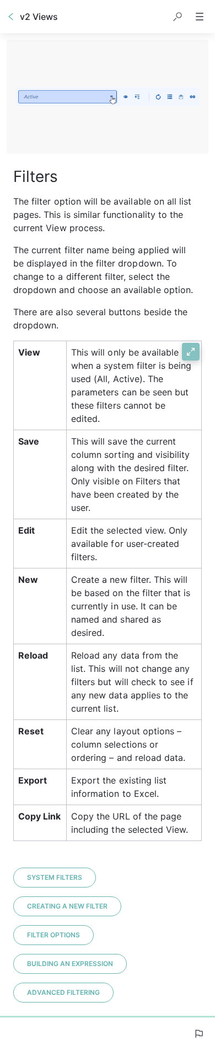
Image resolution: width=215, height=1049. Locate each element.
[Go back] (11, 16)
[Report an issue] (198, 1033)
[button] (177, 16)
